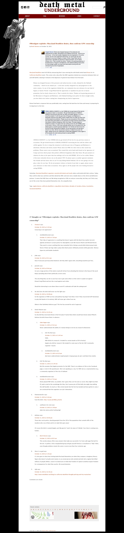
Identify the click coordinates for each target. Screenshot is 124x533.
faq (44, 16)
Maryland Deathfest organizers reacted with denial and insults (54, 173)
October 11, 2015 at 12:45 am (43, 312)
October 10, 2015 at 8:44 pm (43, 268)
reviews (62, 16)
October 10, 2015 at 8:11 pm (43, 258)
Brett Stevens (35, 46)
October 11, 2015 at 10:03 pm (43, 418)
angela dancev (37, 186)
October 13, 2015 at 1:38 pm (48, 407)
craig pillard (57, 186)
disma (84, 186)
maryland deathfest (35, 188)
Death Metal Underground (48, 530)
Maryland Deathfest (35, 72)
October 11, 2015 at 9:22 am (48, 325)
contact (97, 16)
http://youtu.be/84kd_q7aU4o (53, 400)
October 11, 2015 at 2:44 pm (43, 397)
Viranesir (37, 224)
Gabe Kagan (43, 322)
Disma (88, 72)
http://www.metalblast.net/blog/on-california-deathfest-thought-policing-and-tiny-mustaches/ (63, 474)
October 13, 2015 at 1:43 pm (43, 454)
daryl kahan (65, 186)
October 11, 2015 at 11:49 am (54, 335)
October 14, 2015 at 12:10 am (43, 472)
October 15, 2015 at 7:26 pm (48, 237)
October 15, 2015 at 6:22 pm (53, 353)
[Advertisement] (64, 31)
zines (79, 16)
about (27, 16)
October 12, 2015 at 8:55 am (48, 438)
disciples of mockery (76, 186)
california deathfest (48, 186)
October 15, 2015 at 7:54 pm (48, 379)
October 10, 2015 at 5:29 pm (43, 227)
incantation (89, 186)
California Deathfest (36, 75)
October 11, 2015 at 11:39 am (48, 363)
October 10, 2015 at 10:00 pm (43, 294)
